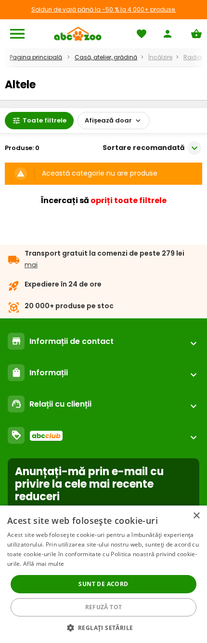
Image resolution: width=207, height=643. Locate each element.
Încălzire (160, 57)
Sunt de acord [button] (103, 584)
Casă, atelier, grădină (106, 57)
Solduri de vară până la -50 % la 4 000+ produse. (103, 9)
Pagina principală (36, 57)
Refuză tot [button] (103, 607)
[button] (103, 627)
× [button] (196, 516)
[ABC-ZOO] (78, 34)
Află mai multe (43, 564)
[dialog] (103, 574)
